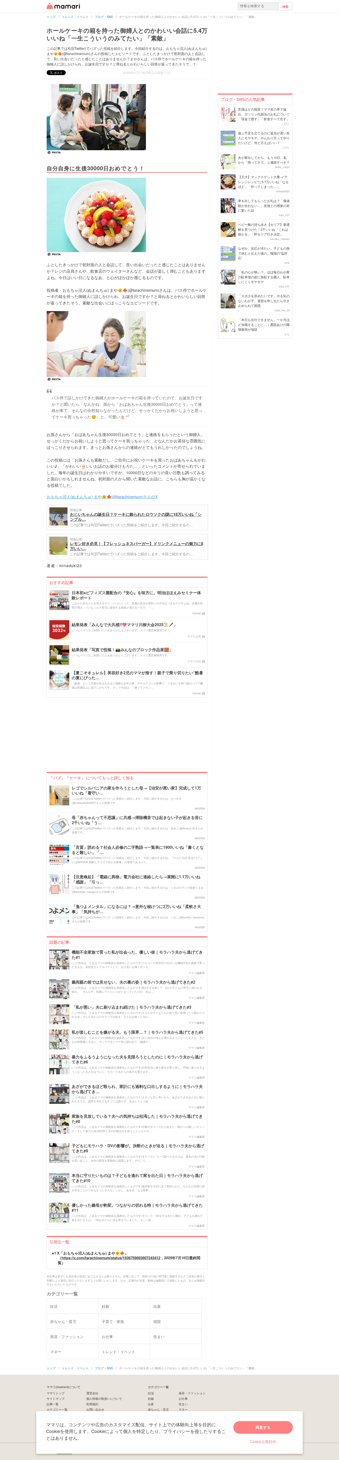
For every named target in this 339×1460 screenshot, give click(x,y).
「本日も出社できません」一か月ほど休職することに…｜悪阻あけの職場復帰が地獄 (264, 324)
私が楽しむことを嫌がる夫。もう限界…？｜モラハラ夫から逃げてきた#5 (137, 1032)
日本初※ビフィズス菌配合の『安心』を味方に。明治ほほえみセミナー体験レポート (136, 595)
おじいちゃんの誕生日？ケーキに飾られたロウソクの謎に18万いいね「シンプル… (136, 516)
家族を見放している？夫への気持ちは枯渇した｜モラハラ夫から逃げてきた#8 (137, 1119)
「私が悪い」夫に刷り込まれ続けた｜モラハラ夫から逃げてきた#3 (131, 1007)
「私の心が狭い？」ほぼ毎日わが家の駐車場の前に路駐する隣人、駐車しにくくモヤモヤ (264, 277)
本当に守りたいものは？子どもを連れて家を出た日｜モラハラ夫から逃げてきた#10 (137, 1178)
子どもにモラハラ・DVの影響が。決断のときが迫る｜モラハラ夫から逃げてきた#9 (138, 1148)
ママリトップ (56, 1393)
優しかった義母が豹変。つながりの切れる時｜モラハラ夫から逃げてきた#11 (137, 1208)
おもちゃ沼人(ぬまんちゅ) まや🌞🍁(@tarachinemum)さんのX (102, 496)
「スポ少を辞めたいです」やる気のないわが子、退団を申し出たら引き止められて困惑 (264, 300)
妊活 (151, 1393)
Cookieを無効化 (263, 1441)
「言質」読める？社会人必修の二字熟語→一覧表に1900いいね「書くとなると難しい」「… (138, 850)
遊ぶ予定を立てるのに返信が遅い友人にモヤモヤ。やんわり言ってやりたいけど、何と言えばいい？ (264, 138)
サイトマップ (56, 1398)
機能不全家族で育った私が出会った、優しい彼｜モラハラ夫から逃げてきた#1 (137, 955)
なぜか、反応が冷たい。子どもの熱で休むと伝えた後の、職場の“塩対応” (264, 253)
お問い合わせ (95, 1409)
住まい (183, 1404)
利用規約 (92, 1404)
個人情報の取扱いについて (104, 1398)
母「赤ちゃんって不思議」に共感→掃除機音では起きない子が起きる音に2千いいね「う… (137, 820)
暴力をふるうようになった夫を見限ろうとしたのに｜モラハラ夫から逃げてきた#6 (137, 1059)
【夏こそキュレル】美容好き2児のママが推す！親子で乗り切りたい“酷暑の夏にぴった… (137, 675)
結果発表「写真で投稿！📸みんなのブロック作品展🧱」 (122, 649)
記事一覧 (53, 1404)
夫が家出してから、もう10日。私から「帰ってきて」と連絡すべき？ (264, 160)
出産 (151, 1404)
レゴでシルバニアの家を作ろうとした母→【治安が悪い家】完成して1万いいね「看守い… (136, 791)
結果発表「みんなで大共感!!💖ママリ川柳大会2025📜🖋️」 (124, 624)
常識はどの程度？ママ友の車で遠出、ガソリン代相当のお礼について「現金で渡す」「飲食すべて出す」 (264, 114)
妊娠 (151, 1398)
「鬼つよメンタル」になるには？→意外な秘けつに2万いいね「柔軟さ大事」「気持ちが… (136, 909)
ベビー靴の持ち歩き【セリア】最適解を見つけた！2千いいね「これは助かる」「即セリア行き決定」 (264, 229)
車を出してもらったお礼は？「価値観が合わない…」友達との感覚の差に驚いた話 (264, 205)
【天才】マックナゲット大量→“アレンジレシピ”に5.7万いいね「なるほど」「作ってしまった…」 (263, 182)
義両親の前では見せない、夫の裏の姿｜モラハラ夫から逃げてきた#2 (133, 982)
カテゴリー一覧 (57, 1409)
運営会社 (92, 1393)
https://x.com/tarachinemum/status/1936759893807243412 (111, 1257)
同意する (263, 1427)
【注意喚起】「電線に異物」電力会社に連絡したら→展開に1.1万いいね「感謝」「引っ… (136, 879)
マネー (183, 1409)
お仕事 (183, 1398)
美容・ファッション (192, 1393)
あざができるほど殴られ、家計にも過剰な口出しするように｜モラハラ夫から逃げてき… (137, 1089)
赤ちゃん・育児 (158, 1409)
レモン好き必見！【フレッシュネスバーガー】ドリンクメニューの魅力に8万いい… (136, 546)
